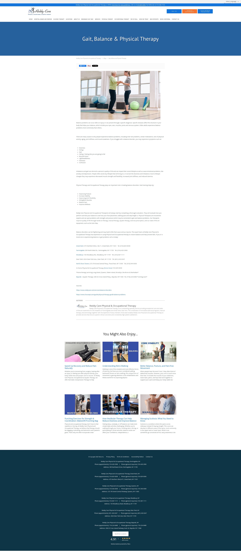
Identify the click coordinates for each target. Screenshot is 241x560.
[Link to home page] (36, 11)
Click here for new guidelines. (121, 5)
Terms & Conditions (123, 457)
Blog (105, 58)
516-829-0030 (141, 5)
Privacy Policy (110, 457)
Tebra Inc (101, 457)
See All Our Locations (120, 534)
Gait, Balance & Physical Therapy (117, 58)
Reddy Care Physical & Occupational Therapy (88, 58)
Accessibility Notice (137, 457)
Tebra (128, 544)
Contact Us (149, 457)
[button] (189, 11)
